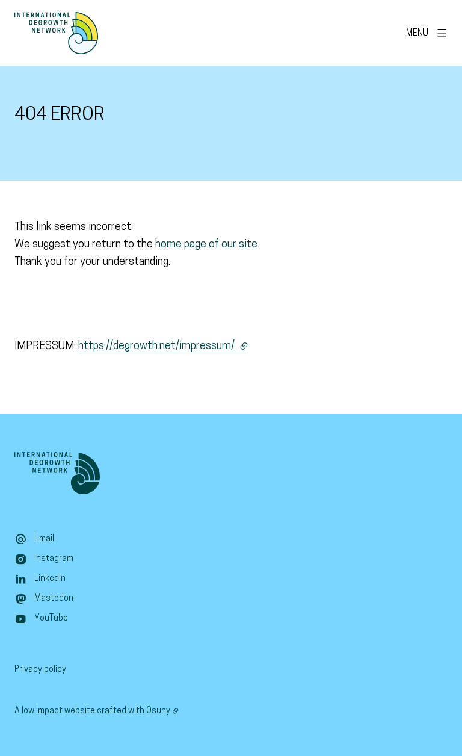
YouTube (51, 618)
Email (44, 539)
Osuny (158, 711)
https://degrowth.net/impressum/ (163, 346)
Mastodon (53, 598)
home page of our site (206, 245)
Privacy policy (40, 669)
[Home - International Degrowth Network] (56, 33)
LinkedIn (50, 578)
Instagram (53, 558)
